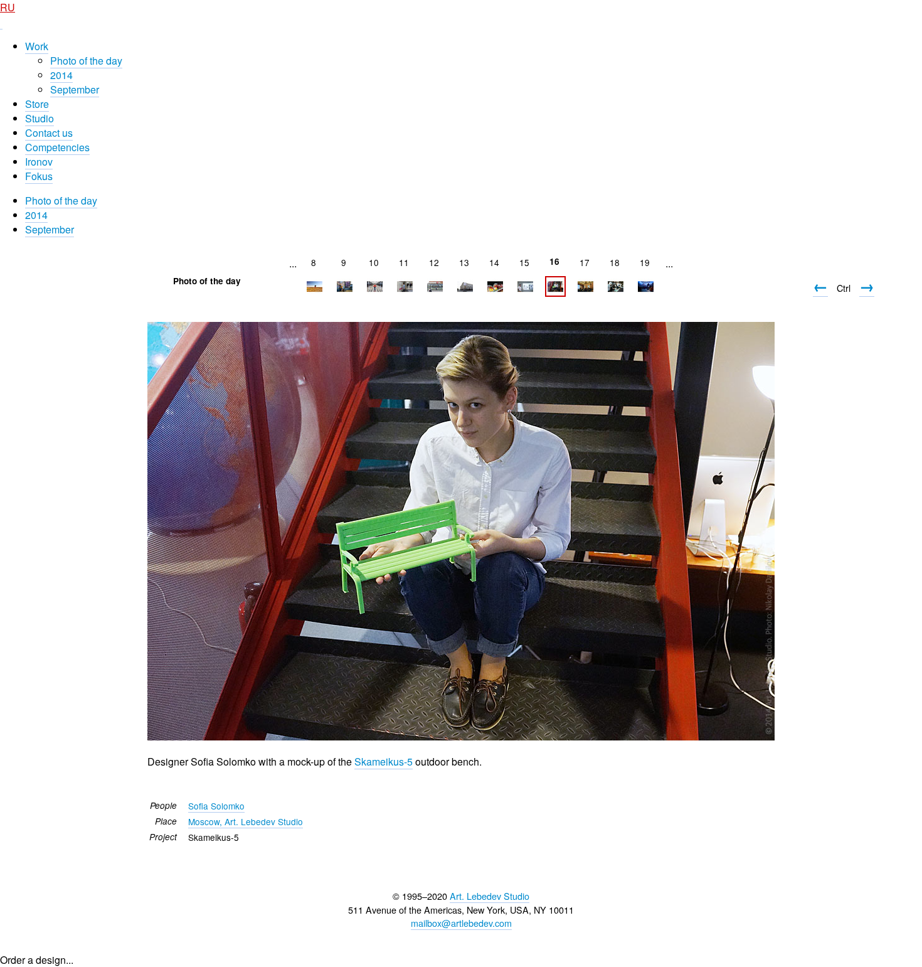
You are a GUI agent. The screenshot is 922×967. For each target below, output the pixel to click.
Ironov (39, 161)
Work (36, 46)
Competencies (57, 147)
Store (37, 104)
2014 (61, 75)
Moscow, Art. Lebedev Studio (245, 821)
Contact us (49, 133)
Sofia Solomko (216, 805)
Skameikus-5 (383, 761)
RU (7, 7)
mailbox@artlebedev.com (461, 922)
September (74, 89)
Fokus (39, 176)
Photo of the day (86, 60)
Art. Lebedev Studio (489, 895)
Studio (39, 118)
